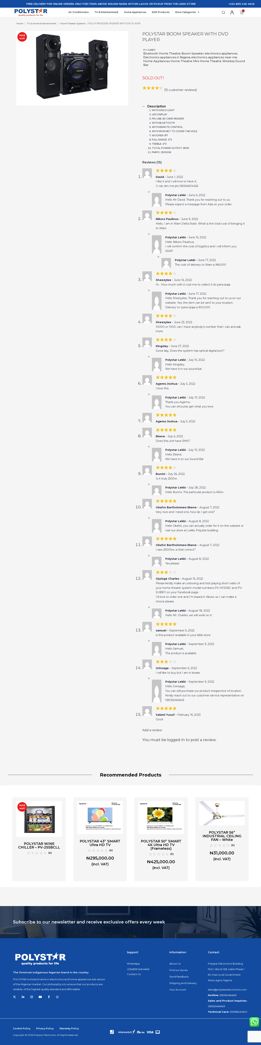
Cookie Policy (21, 1028)
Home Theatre (181, 61)
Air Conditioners (78, 12)
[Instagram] (31, 997)
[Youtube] (40, 997)
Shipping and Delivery (183, 983)
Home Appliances (135, 12)
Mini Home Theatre (207, 61)
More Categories (185, 12)
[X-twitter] (14, 997)
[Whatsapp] (57, 997)
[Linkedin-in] (23, 997)
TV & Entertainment (106, 12)
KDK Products (160, 12)
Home (19, 23)
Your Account (177, 989)
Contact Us (134, 974)
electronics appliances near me (214, 57)
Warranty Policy (69, 1028)
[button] (223, 12)
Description (156, 106)
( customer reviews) (180, 90)
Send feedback (179, 976)
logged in (176, 740)
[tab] (193, 106)
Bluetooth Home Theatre (162, 53)
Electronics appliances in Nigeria (166, 57)
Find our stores (178, 970)
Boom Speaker (193, 53)
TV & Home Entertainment (41, 23)
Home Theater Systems (73, 23)
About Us (175, 963)
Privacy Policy (45, 1028)
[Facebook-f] (48, 997)
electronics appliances (221, 53)
